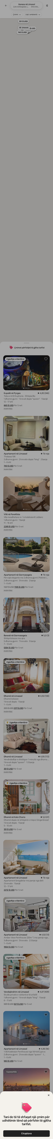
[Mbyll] (49, 1095)
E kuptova (26, 1133)
